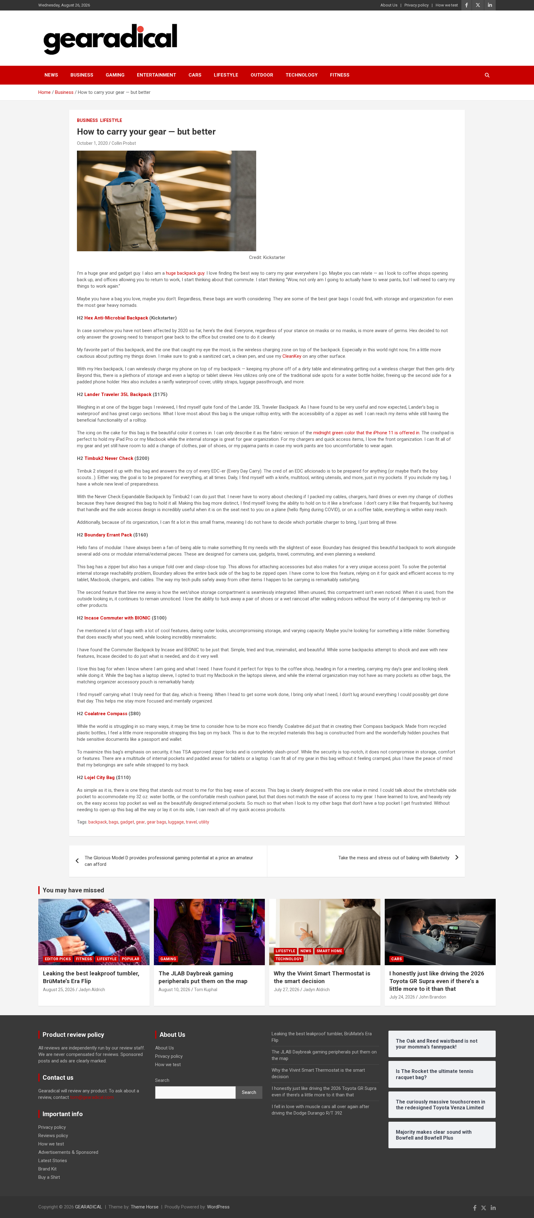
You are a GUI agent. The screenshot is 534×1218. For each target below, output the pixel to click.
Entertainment (156, 75)
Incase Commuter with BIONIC (117, 618)
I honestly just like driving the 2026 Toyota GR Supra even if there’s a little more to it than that (436, 981)
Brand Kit (47, 1169)
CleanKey (291, 356)
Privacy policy (417, 5)
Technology (302, 75)
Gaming (115, 75)
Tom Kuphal (205, 989)
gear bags (156, 822)
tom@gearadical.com (92, 1097)
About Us (388, 5)
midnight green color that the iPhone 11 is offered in (366, 433)
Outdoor (262, 75)
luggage (176, 822)
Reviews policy (53, 1135)
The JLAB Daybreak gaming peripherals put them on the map (203, 977)
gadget (127, 822)
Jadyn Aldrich (91, 989)
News (51, 75)
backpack (97, 822)
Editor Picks (58, 959)
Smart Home (329, 951)
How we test (447, 5)
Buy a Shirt (49, 1177)
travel (191, 822)
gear (140, 822)
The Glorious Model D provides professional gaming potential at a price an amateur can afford (169, 861)
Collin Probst (124, 143)
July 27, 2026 (286, 989)
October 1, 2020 (92, 143)
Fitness (340, 75)
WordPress (218, 1207)
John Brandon (432, 997)
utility (204, 822)
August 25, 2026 (59, 989)
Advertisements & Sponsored (68, 1152)
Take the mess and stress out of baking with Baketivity (393, 858)
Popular (130, 959)
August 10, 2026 (174, 989)
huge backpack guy (185, 273)
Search (162, 1080)
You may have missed (73, 890)
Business (81, 75)
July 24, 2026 (402, 997)
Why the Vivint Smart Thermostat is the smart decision (322, 977)
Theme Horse (145, 1207)
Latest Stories (52, 1160)
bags (113, 822)
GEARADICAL (88, 1207)
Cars (195, 75)
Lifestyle (226, 75)
